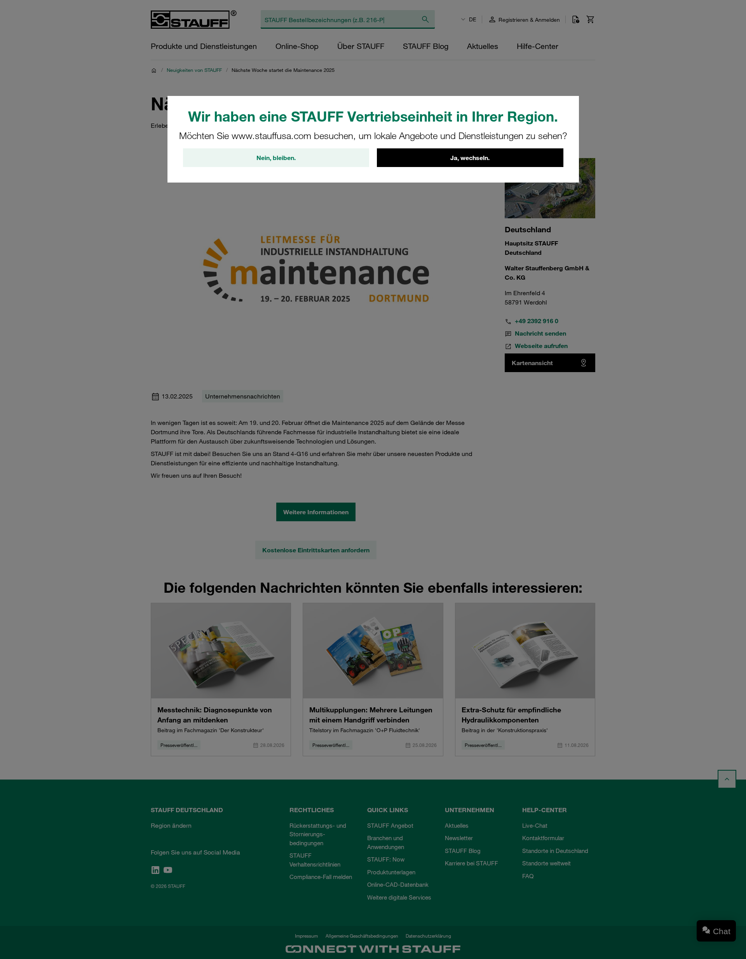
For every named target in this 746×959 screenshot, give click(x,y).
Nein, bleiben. (276, 158)
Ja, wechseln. (470, 158)
